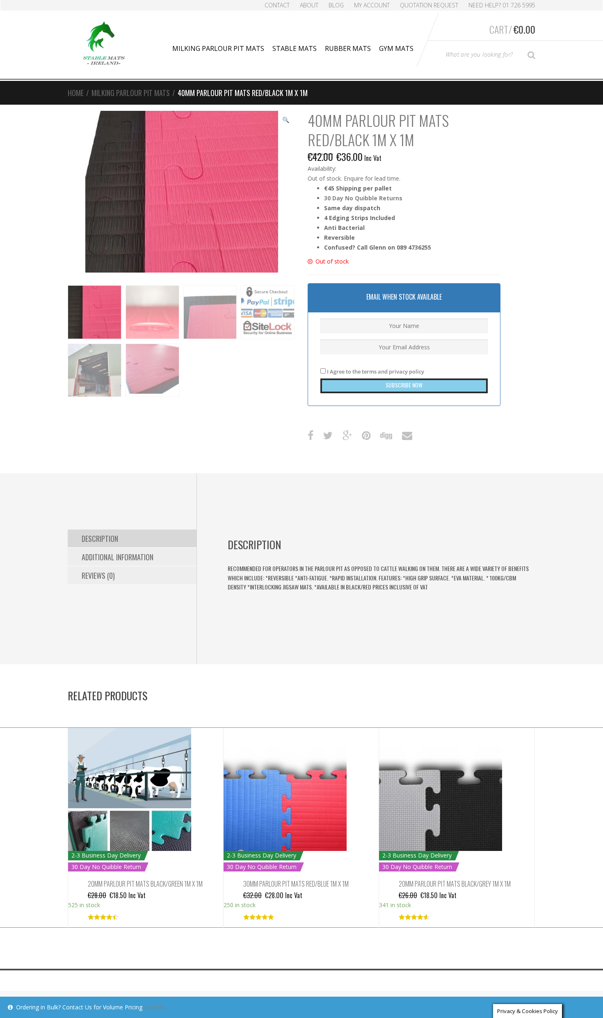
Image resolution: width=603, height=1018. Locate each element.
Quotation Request (429, 5)
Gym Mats (396, 48)
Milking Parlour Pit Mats (218, 48)
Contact (277, 5)
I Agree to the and (375, 371)
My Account (372, 5)
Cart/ (512, 29)
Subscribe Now (404, 385)
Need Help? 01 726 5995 (501, 5)
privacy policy (406, 371)
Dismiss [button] (154, 1007)
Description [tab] (100, 538)
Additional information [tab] (117, 557)
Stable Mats (294, 48)
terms (369, 371)
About (309, 5)
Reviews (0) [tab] (98, 575)
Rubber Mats (348, 48)
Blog (336, 5)
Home (76, 92)
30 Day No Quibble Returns (363, 198)
